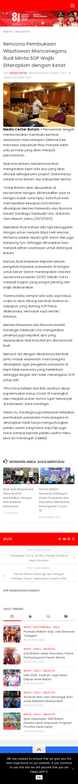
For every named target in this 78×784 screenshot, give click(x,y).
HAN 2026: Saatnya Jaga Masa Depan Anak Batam (45, 677)
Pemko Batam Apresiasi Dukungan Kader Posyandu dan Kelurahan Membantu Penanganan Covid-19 (54, 500)
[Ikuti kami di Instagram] (73, 539)
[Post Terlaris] (30, 616)
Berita (8, 31)
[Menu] (72, 5)
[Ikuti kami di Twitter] (59, 539)
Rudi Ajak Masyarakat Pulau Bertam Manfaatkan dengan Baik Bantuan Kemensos (18, 497)
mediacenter (18, 73)
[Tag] (66, 616)
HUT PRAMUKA (42, 627)
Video (56, 627)
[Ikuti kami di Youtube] (64, 539)
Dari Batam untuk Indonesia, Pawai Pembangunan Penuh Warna (48, 655)
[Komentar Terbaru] (48, 616)
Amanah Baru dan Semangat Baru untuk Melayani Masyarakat (48, 699)
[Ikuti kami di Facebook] (68, 539)
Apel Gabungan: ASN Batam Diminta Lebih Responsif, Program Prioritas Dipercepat (48, 723)
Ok (39, 777)
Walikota (22, 31)
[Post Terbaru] (12, 616)
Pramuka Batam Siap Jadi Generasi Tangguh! (49, 634)
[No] (72, 769)
